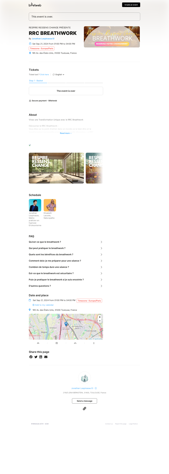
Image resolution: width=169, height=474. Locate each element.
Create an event (131, 5)
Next (105, 168)
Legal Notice (133, 424)
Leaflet (90, 339)
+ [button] (100, 317)
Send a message (84, 401)
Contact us (109, 424)
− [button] (100, 320)
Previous (27, 168)
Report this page (120, 424)
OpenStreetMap (98, 339)
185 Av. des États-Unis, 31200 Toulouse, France (55, 310)
